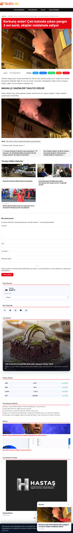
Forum (43, 10)
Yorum (4, 226)
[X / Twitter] (10, 310)
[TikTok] (26, 310)
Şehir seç (7, 293)
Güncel (10, 16)
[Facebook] (5, 310)
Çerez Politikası (54, 10)
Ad (3, 244)
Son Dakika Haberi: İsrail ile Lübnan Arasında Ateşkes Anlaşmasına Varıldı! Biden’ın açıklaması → (56, 153)
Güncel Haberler (19, 10)
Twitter (35, 73)
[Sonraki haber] (67, 323)
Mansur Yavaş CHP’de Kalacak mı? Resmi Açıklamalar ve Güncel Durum (25, 406)
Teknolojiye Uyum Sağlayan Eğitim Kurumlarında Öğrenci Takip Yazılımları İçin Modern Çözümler (32, 415)
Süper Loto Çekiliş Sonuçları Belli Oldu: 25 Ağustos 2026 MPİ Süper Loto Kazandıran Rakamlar (32, 413)
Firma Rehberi (32, 10)
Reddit (59, 73)
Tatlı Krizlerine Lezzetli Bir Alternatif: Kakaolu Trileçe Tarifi (21, 411)
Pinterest (66, 73)
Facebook (43, 73)
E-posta (4, 251)
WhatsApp (51, 73)
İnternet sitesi (6, 259)
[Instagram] (15, 310)
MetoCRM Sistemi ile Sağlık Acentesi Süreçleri (17, 408)
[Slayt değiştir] (33, 517)
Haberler (4, 16)
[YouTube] (21, 310)
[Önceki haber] (63, 323)
